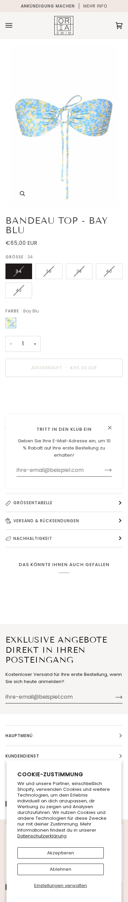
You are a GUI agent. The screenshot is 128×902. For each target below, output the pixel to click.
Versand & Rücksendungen (46, 521)
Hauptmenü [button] (19, 735)
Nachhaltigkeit (32, 538)
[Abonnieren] (113, 697)
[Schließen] (112, 424)
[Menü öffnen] (15, 25)
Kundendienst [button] (22, 756)
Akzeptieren (60, 853)
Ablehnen (60, 869)
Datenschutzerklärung (42, 836)
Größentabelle (33, 503)
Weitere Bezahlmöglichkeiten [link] (38, 408)
